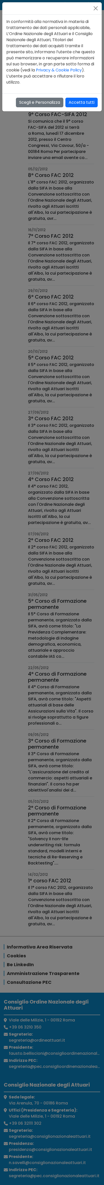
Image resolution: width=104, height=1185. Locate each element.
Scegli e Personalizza (39, 102)
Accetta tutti (81, 102)
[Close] (96, 8)
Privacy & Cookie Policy (59, 70)
